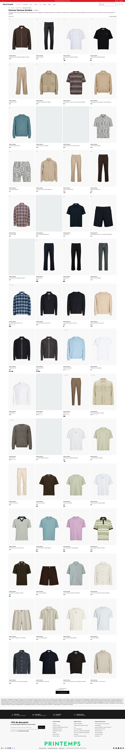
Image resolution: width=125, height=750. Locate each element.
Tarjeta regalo (98, 725)
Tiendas (116, 1)
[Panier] (122, 4)
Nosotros (54, 723)
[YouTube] (123, 748)
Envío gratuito (38, 714)
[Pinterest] (121, 748)
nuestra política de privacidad (23, 730)
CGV (75, 727)
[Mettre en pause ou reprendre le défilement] (2, 1)
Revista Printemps (98, 730)
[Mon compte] (117, 4)
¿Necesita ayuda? (80, 714)
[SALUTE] (36, 281)
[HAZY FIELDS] (65, 60)
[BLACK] (37, 281)
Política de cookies (42, 748)
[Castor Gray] (11, 371)
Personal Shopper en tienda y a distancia (103, 727)
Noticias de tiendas (99, 732)
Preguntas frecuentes (78, 723)
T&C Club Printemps (78, 729)
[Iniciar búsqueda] (100, 4)
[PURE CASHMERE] (64, 326)
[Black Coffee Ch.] (10, 326)
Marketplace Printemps (57, 729)
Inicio (9, 7)
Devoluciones (58, 714)
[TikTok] (118, 748)
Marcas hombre (18, 7)
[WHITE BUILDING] (63, 60)
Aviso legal (76, 734)
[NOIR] (12, 371)
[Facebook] (114, 748)
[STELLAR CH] (9, 326)
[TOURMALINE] (36, 551)
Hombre (12, 7)
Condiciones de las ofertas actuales (81, 725)
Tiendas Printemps (56, 725)
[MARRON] (63, 416)
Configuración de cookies (52, 748)
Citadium (54, 732)
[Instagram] (116, 748)
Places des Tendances (57, 730)
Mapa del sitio (61, 748)
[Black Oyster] (10, 371)
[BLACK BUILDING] (64, 60)
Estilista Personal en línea (100, 729)
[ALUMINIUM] (63, 192)
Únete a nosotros (56, 736)
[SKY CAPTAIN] (63, 326)
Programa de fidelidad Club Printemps (60, 727)
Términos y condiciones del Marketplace (82, 730)
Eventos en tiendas (99, 734)
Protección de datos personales (80, 736)
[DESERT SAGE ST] (90, 551)
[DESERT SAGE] (37, 506)
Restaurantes (97, 736)
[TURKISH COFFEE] (64, 192)
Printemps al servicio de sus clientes (102, 723)
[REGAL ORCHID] (37, 551)
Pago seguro (16, 714)
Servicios (121, 1)
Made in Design (56, 734)
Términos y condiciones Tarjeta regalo (81, 732)
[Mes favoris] (120, 4)
